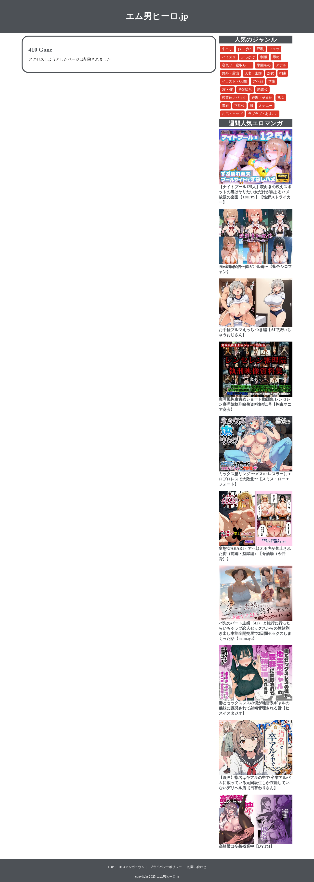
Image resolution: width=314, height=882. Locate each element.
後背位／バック (234, 97)
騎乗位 (262, 89)
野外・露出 (230, 73)
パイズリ (229, 57)
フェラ (274, 49)
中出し (227, 49)
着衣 (225, 106)
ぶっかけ (248, 57)
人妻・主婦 (253, 73)
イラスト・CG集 (234, 81)
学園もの (264, 65)
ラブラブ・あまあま (263, 114)
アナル (281, 65)
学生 (271, 81)
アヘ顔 (258, 81)
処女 (270, 73)
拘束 (282, 73)
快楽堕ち (245, 89)
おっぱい (244, 49)
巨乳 (260, 49)
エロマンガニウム (131, 867)
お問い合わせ (196, 867)
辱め (276, 57)
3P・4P (227, 89)
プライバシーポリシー (166, 867)
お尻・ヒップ (232, 114)
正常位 (239, 106)
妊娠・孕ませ (261, 97)
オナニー (266, 106)
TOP (111, 867)
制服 (263, 57)
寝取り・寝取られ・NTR (241, 65)
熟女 (280, 97)
